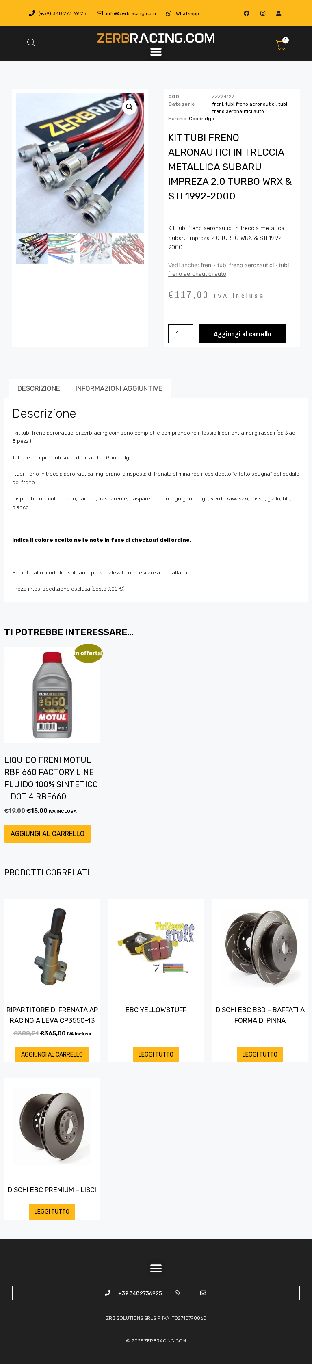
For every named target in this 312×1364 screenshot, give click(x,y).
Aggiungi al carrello (242, 333)
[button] (156, 52)
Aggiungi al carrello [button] (47, 834)
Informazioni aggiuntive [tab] (119, 388)
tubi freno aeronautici (250, 104)
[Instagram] (263, 13)
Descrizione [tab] (38, 388)
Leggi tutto (156, 1054)
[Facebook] (247, 13)
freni (217, 104)
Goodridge (201, 118)
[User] (278, 13)
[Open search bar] (31, 43)
